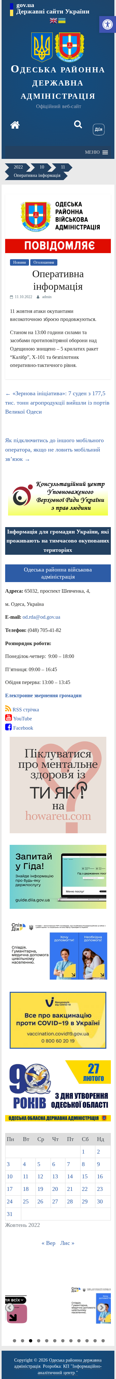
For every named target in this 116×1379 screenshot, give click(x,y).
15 (85, 1176)
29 (85, 1201)
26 (40, 1201)
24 (10, 1201)
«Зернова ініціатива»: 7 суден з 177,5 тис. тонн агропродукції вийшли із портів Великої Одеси (57, 402)
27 (55, 1201)
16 (100, 1176)
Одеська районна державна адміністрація (58, 82)
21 (70, 1189)
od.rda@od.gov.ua (41, 617)
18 (26, 1189)
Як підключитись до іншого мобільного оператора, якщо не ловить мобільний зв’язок (54, 449)
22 (85, 1189)
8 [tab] (71, 1341)
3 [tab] (30, 1341)
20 (55, 1189)
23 (100, 1189)
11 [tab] (95, 1341)
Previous (10, 1307)
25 (26, 1201)
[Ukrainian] (62, 20)
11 (25, 1176)
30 (100, 1201)
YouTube (22, 718)
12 (40, 1176)
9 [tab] (79, 1341)
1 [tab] (14, 1341)
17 (10, 1189)
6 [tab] (55, 1341)
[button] (107, 24)
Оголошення (44, 262)
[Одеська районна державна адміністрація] (14, 125)
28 (70, 1201)
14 (70, 1176)
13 (55, 1176)
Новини (19, 262)
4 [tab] (38, 1341)
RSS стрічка (25, 709)
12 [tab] (103, 1341)
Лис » (67, 1243)
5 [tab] (47, 1341)
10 (10, 1176)
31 (10, 1214)
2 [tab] (22, 1341)
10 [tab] (87, 1341)
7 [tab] (63, 1341)
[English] (54, 20)
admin (47, 297)
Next (101, 1307)
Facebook (22, 728)
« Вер (48, 1243)
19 (40, 1189)
